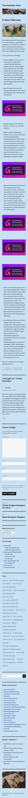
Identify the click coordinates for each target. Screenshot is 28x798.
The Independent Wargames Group (15, 724)
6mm (5, 580)
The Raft (6, 729)
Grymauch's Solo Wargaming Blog (14, 707)
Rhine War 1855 (8, 652)
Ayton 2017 (7, 620)
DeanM (7, 387)
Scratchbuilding (9, 656)
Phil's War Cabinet (9, 718)
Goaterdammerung (10, 702)
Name (4, 460)
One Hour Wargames (10, 646)
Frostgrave (17, 633)
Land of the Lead (9, 713)
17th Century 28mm (10, 600)
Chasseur (7, 696)
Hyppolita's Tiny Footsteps (12, 709)
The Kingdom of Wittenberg (12, 726)
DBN (13, 623)
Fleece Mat (7, 633)
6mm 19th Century (16, 580)
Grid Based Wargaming (11, 705)
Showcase (7, 565)
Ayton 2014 (7, 616)
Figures (7, 554)
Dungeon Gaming (9, 629)
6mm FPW (17, 584)
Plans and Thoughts (10, 561)
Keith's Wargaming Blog (11, 711)
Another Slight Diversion (11, 691)
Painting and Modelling (11, 552)
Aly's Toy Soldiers (9, 689)
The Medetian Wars (11, 5)
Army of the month (10, 613)
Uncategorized (8, 567)
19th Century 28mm (10, 606)
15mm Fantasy (19, 590)
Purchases (8, 563)
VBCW (20, 662)
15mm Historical (9, 593)
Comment (5, 437)
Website (4, 475)
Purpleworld (8, 720)
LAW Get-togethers (11, 550)
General (16, 369)
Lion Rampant (19, 639)
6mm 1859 (7, 584)
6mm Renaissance (9, 587)
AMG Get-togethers (11, 548)
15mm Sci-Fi (8, 597)
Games (6, 545)
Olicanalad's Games (10, 715)
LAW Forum (7, 639)
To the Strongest (9, 662)
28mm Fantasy (8, 610)
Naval (5, 643)
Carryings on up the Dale (11, 694)
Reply (4, 418)
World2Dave (8, 368)
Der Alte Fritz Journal (10, 698)
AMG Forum (20, 610)
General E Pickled (9, 700)
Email (4, 468)
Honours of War (18, 636)
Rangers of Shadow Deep (12, 649)
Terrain (10, 369)
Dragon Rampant (9, 626)
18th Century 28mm (10, 603)
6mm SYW (7, 590)
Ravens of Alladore (9, 722)
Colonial (6, 623)
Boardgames (18, 620)
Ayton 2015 (17, 616)
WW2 (5, 665)
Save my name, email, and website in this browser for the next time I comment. (13, 487)
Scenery (20, 369)
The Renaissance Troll (11, 731)
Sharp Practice (9, 659)
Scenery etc (5, 369)
